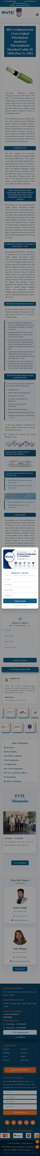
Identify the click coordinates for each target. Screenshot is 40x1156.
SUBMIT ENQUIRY (20, 601)
